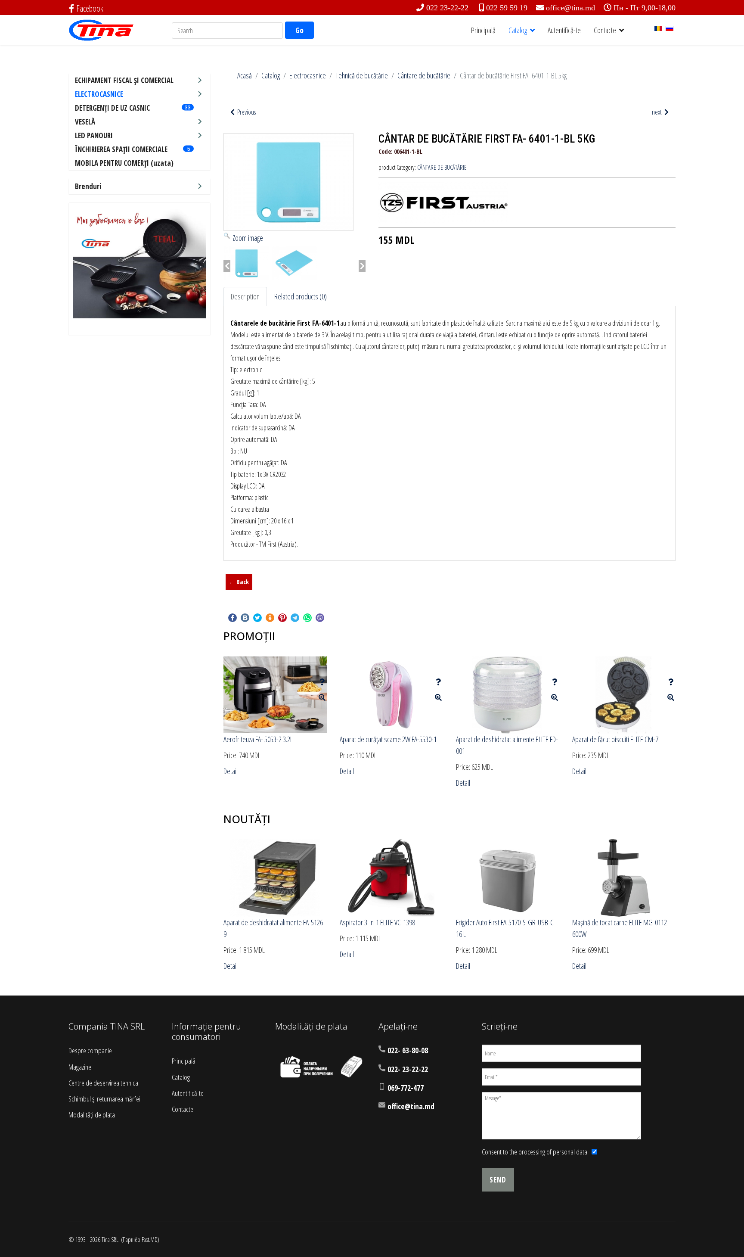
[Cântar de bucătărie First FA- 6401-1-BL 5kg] (246, 263)
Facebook (89, 8)
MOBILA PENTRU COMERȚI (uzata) (124, 163)
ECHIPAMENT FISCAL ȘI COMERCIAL (124, 80)
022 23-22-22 (447, 7)
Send (498, 1180)
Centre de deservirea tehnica (103, 1083)
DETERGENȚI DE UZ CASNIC (112, 108)
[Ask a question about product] (322, 682)
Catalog (517, 30)
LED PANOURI (94, 135)
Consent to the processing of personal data (534, 1152)
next (657, 112)
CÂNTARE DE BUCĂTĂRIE (442, 167)
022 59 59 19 (506, 7)
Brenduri (88, 186)
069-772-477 (406, 1088)
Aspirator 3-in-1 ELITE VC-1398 (377, 922)
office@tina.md (570, 7)
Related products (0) (300, 296)
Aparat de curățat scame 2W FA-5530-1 (388, 739)
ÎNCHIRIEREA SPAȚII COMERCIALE (121, 149)
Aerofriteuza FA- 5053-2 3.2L (258, 739)
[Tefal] (139, 262)
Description (245, 296)
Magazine (79, 1067)
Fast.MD (150, 1239)
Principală (483, 30)
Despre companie (90, 1050)
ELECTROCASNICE (99, 94)
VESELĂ (85, 122)
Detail (230, 771)
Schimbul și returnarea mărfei (104, 1099)
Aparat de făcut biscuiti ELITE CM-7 (615, 739)
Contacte (605, 30)
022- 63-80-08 (408, 1050)
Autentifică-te (564, 30)
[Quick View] (322, 697)
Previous (246, 112)
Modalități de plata (91, 1115)
